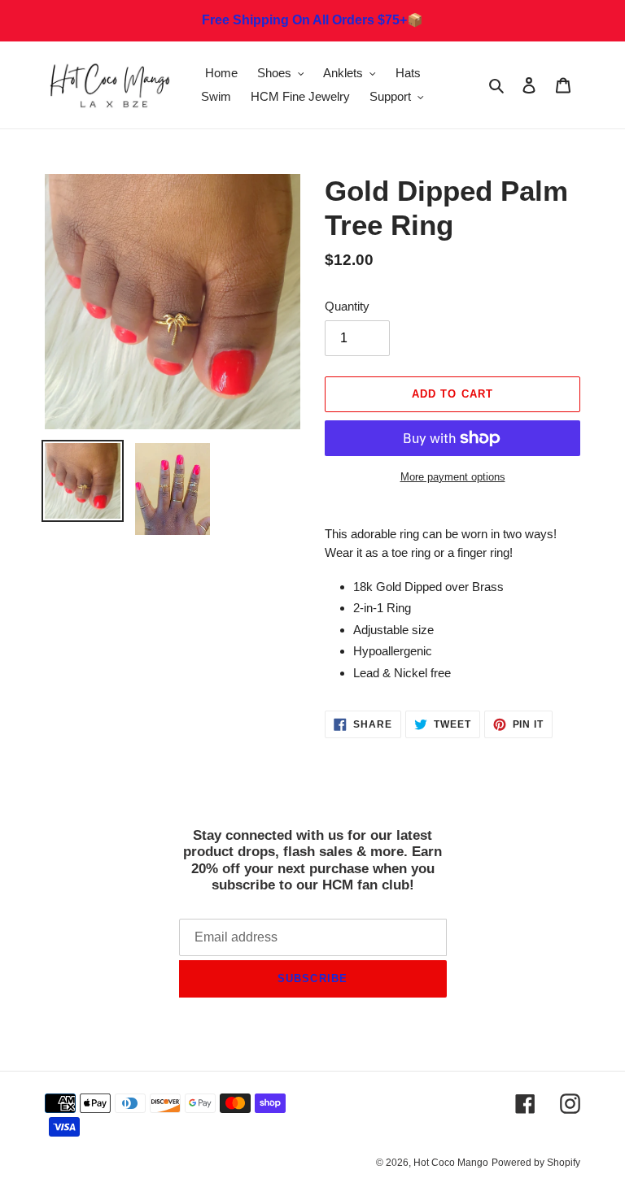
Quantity (347, 306)
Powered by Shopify (536, 1162)
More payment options (452, 477)
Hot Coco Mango (450, 1162)
